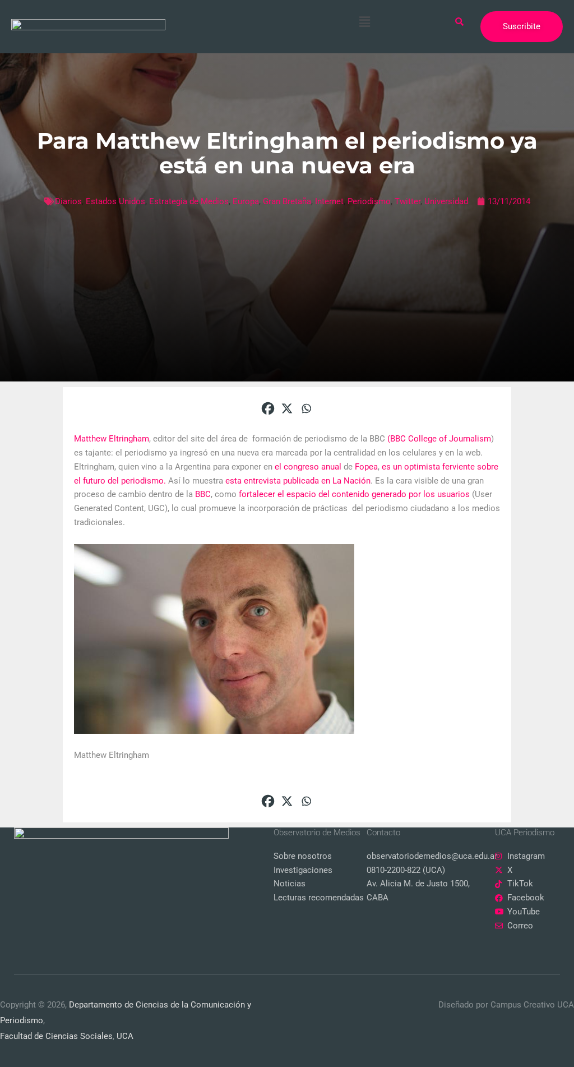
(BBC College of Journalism (439, 439)
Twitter (407, 201)
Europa (246, 201)
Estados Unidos (115, 201)
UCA (125, 1036)
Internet (329, 201)
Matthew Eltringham (111, 439)
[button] (364, 22)
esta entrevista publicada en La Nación (298, 481)
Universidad (446, 201)
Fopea (366, 467)
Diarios (68, 201)
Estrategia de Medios (189, 201)
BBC (203, 494)
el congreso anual (309, 467)
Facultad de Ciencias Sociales (56, 1036)
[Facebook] (268, 408)
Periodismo (369, 201)
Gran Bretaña (287, 201)
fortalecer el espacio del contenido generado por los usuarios (354, 494)
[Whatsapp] (306, 408)
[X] (287, 408)
